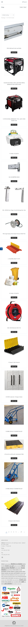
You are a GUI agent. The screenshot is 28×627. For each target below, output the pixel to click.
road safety (16, 581)
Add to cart (14, 88)
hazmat (21, 573)
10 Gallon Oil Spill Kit (14, 153)
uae (22, 581)
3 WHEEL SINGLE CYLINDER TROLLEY (14, 431)
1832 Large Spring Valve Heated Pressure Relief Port (14, 233)
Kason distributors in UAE (12, 574)
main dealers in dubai (17, 578)
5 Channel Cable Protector (14, 521)
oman (2, 581)
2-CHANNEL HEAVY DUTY (14, 258)
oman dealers (8, 581)
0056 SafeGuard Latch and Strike (14, 48)
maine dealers (9, 579)
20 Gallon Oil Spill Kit (14, 293)
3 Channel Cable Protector (14, 362)
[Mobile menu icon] (2, 2)
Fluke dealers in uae (17, 569)
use (20, 583)
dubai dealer (18, 567)
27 (21, 532)
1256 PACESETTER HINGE (14, 177)
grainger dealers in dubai (12, 571)
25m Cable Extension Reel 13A (14, 327)
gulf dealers (17, 573)
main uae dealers (16, 579)
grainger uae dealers (9, 573)
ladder (2, 576)
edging (8, 569)
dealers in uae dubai (17, 565)
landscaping (6, 576)
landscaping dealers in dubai (13, 576)
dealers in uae (9, 566)
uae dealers (8, 583)
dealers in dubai (16, 564)
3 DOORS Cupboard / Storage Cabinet (14, 397)
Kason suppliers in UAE (21, 574)
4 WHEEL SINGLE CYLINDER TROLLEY (14, 488)
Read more (14, 52)
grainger (3, 571)
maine (5, 579)
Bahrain (3, 564)
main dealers (10, 578)
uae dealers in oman (16, 583)
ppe (12, 581)
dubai (12, 567)
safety (19, 581)
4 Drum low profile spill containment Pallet (14, 454)
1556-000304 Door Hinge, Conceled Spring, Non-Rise (14, 210)
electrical (11, 569)
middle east (22, 580)
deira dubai (5, 568)
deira (23, 566)
